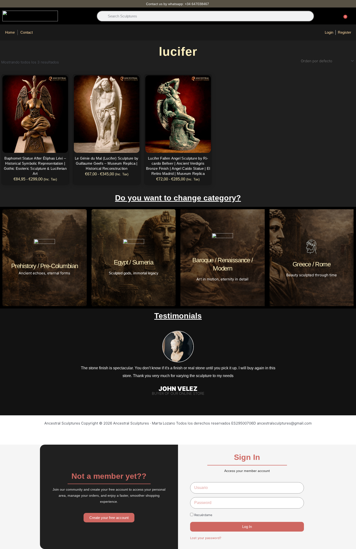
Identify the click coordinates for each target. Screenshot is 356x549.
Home (10, 32)
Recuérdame (202, 515)
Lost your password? (205, 538)
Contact (26, 32)
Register (344, 32)
